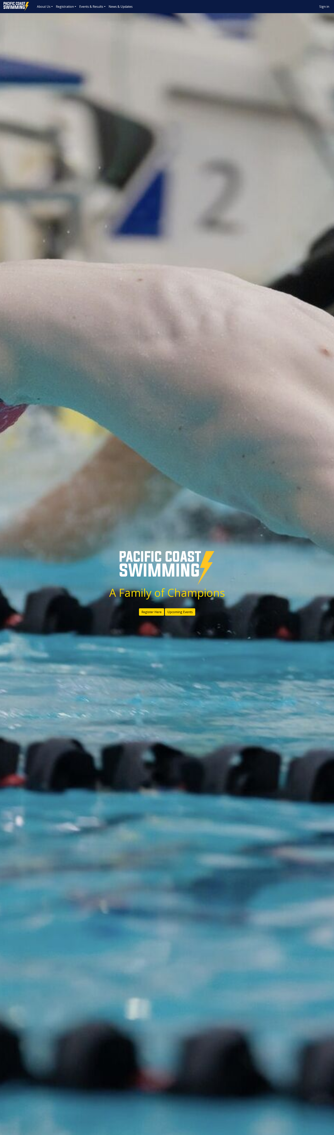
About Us (43, 6)
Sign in (324, 6)
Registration (65, 6)
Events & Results (91, 6)
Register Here (151, 612)
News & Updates (121, 6)
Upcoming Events (180, 612)
